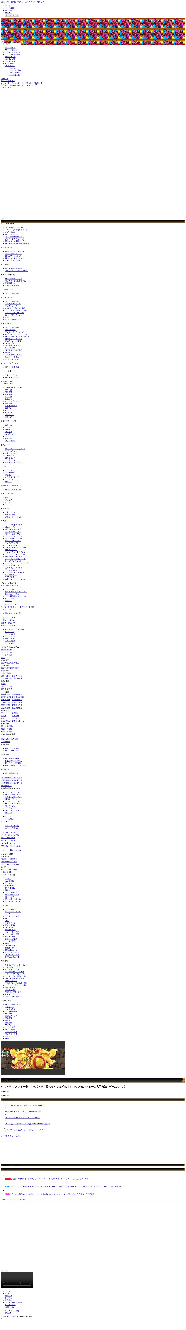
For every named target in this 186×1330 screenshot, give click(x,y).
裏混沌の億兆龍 (18, 697)
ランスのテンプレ (12, 543)
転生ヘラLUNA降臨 (12, 758)
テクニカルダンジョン (13, 804)
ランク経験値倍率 (12, 895)
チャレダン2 (10, 641)
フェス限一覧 (14, 75)
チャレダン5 (10, 634)
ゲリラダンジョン (12, 808)
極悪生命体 (5, 694)
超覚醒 (7, 1020)
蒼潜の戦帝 (5, 742)
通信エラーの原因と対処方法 (16, 241)
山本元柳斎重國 (11, 406)
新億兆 (3, 684)
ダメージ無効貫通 (12, 934)
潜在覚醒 (8, 1023)
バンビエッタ (10, 410)
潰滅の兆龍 (5, 700)
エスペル (8, 425)
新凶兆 (3, 686)
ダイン (7, 427)
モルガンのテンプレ (13, 534)
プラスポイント (11, 1025)
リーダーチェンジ (12, 916)
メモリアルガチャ (12, 285)
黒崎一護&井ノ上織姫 (13, 388)
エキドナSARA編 (12, 828)
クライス (8, 432)
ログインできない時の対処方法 (17, 243)
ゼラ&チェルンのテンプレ (15, 556)
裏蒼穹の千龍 (17, 705)
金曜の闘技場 (6, 783)
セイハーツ (9, 436)
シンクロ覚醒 (10, 1009)
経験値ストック (11, 1016)
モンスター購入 (11, 1032)
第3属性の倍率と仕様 (13, 992)
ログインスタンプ (12, 377)
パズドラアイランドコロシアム (17, 334)
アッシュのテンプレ (13, 570)
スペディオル (10, 434)
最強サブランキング (13, 256)
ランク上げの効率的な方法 (15, 976)
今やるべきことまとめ (13, 967)
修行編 (3, 840)
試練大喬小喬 (10, 473)
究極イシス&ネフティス (14, 462)
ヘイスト (8, 914)
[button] (95, 36)
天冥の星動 (14, 739)
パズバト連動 (10, 1029)
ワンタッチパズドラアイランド (17, 336)
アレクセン (9, 470)
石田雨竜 (8, 392)
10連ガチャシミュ (12, 317)
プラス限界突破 (11, 1011)
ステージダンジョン (13, 792)
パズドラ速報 (10, 232)
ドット (3, 652)
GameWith (14, 1316)
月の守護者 (5, 676)
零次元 (3, 713)
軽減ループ (9, 948)
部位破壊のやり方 (12, 969)
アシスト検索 (14, 72)
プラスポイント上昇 (13, 901)
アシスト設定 (10, 1027)
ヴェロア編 (14, 835)
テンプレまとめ (11, 306)
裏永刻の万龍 (17, 702)
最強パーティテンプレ (13, 254)
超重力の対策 (10, 987)
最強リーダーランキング (14, 251)
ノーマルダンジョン (13, 801)
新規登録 (8, 10)
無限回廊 (8, 813)
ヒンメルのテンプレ (13, 541)
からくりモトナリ (12, 477)
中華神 (3, 620)
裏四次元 (15, 718)
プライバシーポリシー (13, 1302)
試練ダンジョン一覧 (13, 613)
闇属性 (9, 872)
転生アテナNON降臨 (13, 763)
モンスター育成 (11, 1034)
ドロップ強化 (10, 909)
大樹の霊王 (5, 663)
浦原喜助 (8, 403)
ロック (7, 918)
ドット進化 (5, 864)
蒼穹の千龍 (5, 705)
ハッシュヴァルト (12, 401)
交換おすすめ (10, 330)
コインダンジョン (12, 810)
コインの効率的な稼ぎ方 (14, 978)
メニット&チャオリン (13, 517)
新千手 (3, 689)
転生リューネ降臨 (12, 751)
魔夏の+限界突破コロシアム (16, 592)
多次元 (3, 716)
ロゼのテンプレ (11, 550)
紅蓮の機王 (14, 663)
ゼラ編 (12, 832)
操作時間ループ (11, 950)
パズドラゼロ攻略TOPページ (16, 230)
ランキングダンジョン (13, 797)
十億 (3, 658)
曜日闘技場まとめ (12, 773)
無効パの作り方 (11, 981)
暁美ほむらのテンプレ (13, 529)
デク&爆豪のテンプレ (13, 538)
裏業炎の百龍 (17, 708)
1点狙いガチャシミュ (13, 319)
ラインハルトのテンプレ (14, 525)
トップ (7, 1291)
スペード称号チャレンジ (14, 315)
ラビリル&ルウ (11, 451)
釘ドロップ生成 (11, 939)
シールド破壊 (10, 941)
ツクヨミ (8, 482)
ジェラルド (9, 415)
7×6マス (8, 879)
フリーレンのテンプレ (13, 536)
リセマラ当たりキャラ (13, 260)
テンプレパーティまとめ (14, 332)
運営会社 (8, 1296)
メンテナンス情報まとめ (14, 239)
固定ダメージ (10, 883)
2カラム (8, 15)
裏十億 (9, 655)
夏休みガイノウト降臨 (13, 339)
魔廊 (3, 729)
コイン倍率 (9, 897)
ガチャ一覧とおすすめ (13, 279)
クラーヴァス (10, 441)
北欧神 (12, 617)
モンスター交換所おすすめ (15, 281)
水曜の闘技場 (6, 780)
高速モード (9, 1007)
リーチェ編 (5, 835)
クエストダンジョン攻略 (14, 629)
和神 (12, 620)
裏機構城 (10, 726)
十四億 (3, 650)
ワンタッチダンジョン (13, 794)
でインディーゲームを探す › (14, 1199)
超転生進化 (5, 862)
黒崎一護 (8, 390)
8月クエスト (10, 66)
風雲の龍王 (14, 668)
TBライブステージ (12, 343)
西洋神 (12, 623)
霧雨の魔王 (5, 668)
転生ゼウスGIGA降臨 (13, 761)
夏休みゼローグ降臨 (13, 341)
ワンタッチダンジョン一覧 (11, 607)
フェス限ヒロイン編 (13, 850)
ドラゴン (4, 617)
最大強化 (8, 1014)
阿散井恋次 (9, 417)
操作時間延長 (10, 886)
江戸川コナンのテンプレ (14, 568)
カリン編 (4, 843)
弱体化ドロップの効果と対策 (16, 983)
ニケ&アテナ (10, 479)
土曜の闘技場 (17, 783)
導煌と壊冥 (5, 739)
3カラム (15, 15)
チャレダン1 (10, 643)
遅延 (7, 921)
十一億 (3, 655)
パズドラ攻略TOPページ (14, 228)
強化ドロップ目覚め (13, 912)
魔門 (3, 732)
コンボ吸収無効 (11, 946)
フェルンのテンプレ (13, 545)
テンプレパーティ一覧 (13, 490)
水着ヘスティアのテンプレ (15, 579)
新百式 (9, 689)
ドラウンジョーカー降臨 (14, 313)
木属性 (15, 869)
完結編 (12, 838)
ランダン (8, 601)
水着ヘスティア (11, 453)
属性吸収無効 (10, 930)
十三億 (9, 650)
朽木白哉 (8, 394)
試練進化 (4, 859)
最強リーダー (10, 48)
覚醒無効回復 (10, 925)
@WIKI (8, 1313)
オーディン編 (15, 846)
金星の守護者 (17, 676)
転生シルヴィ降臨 (12, 594)
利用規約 (8, 1300)
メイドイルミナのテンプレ (15, 547)
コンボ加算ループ (12, 955)
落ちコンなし (10, 890)
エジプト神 (5, 623)
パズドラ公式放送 (12, 234)
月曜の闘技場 (6, 778)
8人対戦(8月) (10, 598)
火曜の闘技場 (17, 778)
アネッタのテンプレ (13, 566)
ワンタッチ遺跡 (28, 607)
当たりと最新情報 (12, 293)
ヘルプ (7, 1293)
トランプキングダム (13, 52)
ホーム (7, 6)
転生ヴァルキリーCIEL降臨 (15, 765)
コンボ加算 (9, 881)
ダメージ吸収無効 (12, 932)
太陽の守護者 (6, 673)
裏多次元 (15, 716)
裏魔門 (9, 732)
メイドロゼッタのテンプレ (15, 554)
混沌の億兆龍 (6, 697)
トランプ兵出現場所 (13, 54)
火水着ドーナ (10, 460)
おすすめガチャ (11, 59)
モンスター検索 (15, 70)
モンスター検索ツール (13, 268)
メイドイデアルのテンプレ (15, 559)
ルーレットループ (12, 952)
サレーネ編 (5, 838)
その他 (12, 68)
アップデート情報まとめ (14, 237)
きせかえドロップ (12, 1036)
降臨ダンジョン (11, 799)
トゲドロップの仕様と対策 (15, 985)
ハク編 (12, 843)
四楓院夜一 (9, 399)
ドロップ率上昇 (11, 892)
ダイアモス (9, 438)
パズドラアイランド (13, 346)
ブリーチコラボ (11, 50)
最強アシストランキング (14, 258)
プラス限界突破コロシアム (15, 596)
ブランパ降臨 (10, 589)
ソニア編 (4, 846)
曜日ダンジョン (11, 806)
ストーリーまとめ (12, 826)
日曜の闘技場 (6, 786)
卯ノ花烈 (8, 397)
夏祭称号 (8, 352)
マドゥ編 (4, 832)
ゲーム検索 (9, 8)
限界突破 (8, 1018)
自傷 (7, 943)
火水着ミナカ (10, 458)
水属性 (9, 869)
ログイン (8, 13)
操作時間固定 (10, 888)
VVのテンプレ (10, 577)
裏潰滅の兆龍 (17, 700)
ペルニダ (8, 412)
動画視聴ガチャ (11, 283)
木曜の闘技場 (17, 780)
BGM (7, 1038)
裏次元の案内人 (18, 721)
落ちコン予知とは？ (13, 997)
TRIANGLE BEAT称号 (13, 350)
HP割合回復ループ (12, 957)
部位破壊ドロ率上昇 (13, 899)
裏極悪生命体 (17, 694)
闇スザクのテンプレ (13, 532)
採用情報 (8, 1298)
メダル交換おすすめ (13, 304)
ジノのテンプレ (11, 575)
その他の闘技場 (9, 734)
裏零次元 (15, 713)
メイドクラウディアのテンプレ (17, 563)
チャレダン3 (10, 638)
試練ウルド (9, 475)
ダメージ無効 (10, 936)
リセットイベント (12, 375)
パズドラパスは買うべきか (15, 974)
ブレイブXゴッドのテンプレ (16, 552)
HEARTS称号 (10, 348)
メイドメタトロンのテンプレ (16, 572)
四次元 (3, 718)
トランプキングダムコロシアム (17, 310)
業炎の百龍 (5, 708)
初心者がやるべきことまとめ (16, 965)
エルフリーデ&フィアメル (15, 449)
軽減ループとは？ (12, 994)
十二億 (9, 652)
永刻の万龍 (5, 702)
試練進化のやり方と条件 (14, 972)
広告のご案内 (10, 1305)
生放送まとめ (10, 61)
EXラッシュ (9, 63)
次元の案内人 (6, 721)
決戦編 (12, 840)
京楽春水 (8, 408)
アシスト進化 (15, 864)
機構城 (3, 726)
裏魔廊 (9, 729)
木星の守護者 (17, 679)
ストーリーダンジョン (13, 355)
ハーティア (9, 429)
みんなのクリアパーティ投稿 (16, 271)
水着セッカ (9, 456)
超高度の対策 (10, 990)
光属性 (3, 872)
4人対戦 (11, 819)
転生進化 (13, 862)
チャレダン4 (10, 636)
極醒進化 (13, 859)
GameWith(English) (12, 1311)
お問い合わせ (10, 1307)
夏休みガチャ (10, 57)
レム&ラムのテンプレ (13, 561)
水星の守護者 (6, 679)
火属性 (3, 869)
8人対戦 (4, 819)
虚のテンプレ (10, 527)
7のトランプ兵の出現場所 (15, 308)
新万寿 (9, 686)
